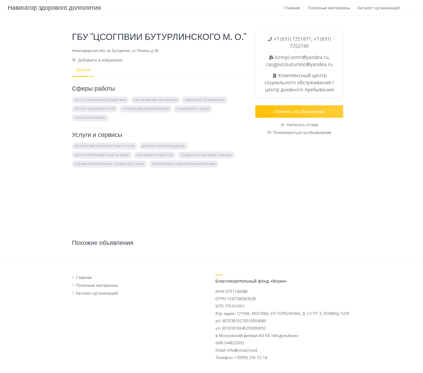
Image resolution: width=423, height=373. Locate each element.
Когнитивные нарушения (155, 100)
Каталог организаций (379, 8)
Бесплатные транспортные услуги (104, 146)
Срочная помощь (90, 118)
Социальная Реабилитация (145, 108)
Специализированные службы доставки (109, 164)
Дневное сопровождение (163, 146)
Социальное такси (193, 108)
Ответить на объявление (299, 111)
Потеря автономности (95, 108)
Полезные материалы (329, 8)
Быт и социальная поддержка (100, 100)
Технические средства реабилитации (183, 164)
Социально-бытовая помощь (206, 155)
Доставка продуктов (155, 155)
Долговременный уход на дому (102, 155)
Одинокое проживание (204, 100)
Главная (292, 8)
